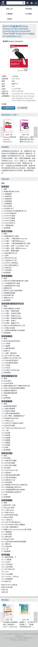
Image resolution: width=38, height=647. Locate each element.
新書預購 (28, 8)
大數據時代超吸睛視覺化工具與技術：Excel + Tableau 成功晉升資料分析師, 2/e (10, 626)
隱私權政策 (34, 634)
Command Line (17, 93)
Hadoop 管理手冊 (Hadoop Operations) (9, 139)
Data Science (29, 93)
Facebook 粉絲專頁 (7, 634)
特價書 (9, 19)
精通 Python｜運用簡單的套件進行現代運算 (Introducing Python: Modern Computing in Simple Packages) (27, 143)
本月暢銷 (28, 14)
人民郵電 (15, 76)
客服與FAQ (18, 634)
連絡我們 (26, 634)
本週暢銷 (9, 14)
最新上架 (9, 8)
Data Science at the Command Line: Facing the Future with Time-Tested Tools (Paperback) (23, 98)
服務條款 (19, 636)
